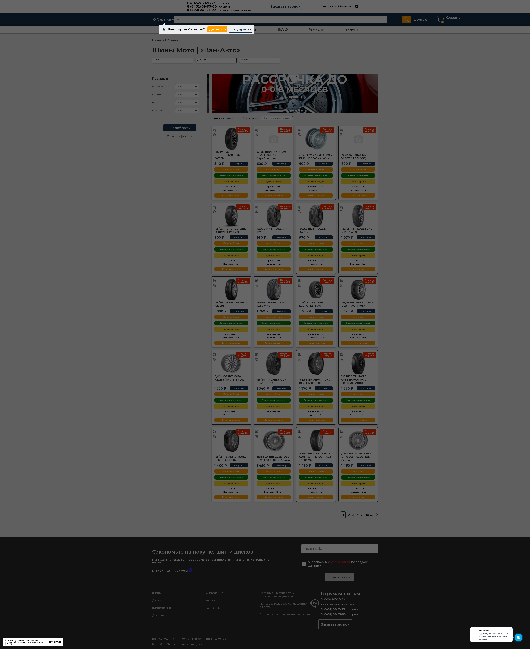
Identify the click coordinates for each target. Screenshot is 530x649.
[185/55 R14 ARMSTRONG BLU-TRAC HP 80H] (316, 363)
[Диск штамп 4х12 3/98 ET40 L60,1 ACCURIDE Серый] (358, 441)
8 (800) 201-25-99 (201, 10)
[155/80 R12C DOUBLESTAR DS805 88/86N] (231, 139)
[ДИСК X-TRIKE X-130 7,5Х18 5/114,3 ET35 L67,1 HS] (231, 363)
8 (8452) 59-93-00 (202, 6)
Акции (210, 600)
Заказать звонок (285, 6)
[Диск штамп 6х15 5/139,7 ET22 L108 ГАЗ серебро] (316, 139)
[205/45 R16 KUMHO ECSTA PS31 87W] (316, 290)
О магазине (214, 593)
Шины (156, 593)
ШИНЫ (245, 59)
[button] (287, 111)
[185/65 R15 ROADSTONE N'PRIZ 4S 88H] (358, 216)
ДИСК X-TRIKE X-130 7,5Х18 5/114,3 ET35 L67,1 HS (230, 380)
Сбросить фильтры (180, 136)
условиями (340, 562)
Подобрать (180, 128)
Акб (284, 29)
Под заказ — (231, 190)
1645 (369, 515)
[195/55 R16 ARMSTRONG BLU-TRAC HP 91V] (358, 290)
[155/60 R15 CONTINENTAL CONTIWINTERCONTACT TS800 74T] (316, 441)
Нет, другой (241, 29)
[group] (295, 93)
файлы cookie (32, 640)
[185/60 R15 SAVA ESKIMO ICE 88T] (231, 290)
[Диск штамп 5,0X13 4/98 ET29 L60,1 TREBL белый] (273, 441)
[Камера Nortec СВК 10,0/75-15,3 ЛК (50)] (358, 139)
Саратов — (231, 187)
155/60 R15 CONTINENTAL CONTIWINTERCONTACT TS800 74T (315, 457)
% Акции (316, 29)
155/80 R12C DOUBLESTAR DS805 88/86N (228, 155)
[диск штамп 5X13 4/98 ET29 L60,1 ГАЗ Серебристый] (273, 139)
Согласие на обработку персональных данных (277, 594)
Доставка (420, 19)
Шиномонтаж (162, 607)
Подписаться (339, 577)
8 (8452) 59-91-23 (201, 3)
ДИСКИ (202, 59)
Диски (157, 600)
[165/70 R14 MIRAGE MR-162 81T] (273, 216)
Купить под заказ (231, 195)
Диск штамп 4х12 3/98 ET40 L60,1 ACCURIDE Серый (356, 457)
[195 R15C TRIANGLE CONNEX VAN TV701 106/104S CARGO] (358, 363)
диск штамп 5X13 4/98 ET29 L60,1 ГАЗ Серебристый (272, 155)
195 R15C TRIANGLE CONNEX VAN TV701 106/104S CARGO (354, 380)
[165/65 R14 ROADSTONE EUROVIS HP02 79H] (231, 216)
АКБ (156, 59)
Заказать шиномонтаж (231, 175)
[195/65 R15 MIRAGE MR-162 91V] (316, 216)
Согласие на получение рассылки (285, 614)
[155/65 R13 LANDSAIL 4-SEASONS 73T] (273, 363)
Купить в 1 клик (231, 169)
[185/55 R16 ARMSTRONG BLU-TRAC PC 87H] (231, 441)
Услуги (352, 29)
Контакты (328, 6)
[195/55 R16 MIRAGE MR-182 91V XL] (273, 290)
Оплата (344, 6)
